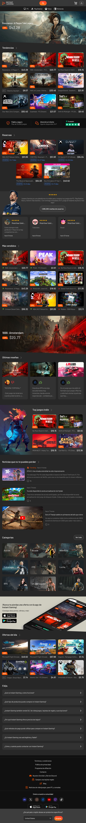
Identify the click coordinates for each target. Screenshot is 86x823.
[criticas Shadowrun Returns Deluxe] (43, 369)
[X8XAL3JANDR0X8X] (7, 222)
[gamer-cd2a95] (63, 382)
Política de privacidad (43, 765)
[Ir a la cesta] (75, 3)
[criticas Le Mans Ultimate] (71, 369)
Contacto (43, 772)
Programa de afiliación (43, 768)
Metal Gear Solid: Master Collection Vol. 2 (18, 223)
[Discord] (24, 799)
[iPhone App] (35, 807)
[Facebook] (43, 799)
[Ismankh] (7, 382)
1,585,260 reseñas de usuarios (53, 209)
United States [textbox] (30, 818)
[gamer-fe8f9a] (35, 382)
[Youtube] (49, 799)
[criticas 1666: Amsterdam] (15, 369)
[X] (30, 799)
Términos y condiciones (43, 761)
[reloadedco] (35, 222)
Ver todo (79, 537)
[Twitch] (55, 799)
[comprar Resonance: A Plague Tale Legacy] (43, 28)
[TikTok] (61, 799)
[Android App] (51, 807)
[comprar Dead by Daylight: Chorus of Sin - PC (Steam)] (15, 80)
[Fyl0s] (63, 222)
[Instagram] (37, 799)
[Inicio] (7, 3)
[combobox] (38, 818)
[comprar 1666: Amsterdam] (43, 335)
